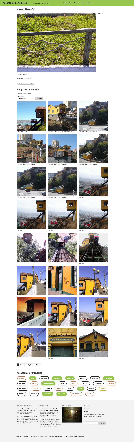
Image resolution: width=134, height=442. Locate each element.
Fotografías (67, 3)
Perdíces (91, 388)
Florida (34, 383)
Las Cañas (85, 383)
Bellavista (44, 378)
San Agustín (61, 393)
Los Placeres (22, 388)
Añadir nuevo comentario (26, 84)
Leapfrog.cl (19, 436)
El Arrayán (82, 378)
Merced (48, 388)
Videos (76, 3)
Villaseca (89, 393)
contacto (92, 416)
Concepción (57, 378)
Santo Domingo (76, 393)
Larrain (73, 383)
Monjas (59, 388)
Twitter (86, 411)
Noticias (90, 3)
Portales (21, 393)
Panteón (70, 388)
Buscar (103, 423)
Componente (20, 96)
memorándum (50, 410)
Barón (25, 74)
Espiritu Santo (108, 378)
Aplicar (40, 98)
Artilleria (21, 378)
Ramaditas (34, 393)
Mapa (82, 3)
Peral (80, 388)
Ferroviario (22, 383)
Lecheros (111, 383)
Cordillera (70, 378)
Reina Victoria (47, 393)
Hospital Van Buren (48, 383)
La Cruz (63, 383)
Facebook (86, 409)
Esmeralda (95, 378)
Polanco (103, 388)
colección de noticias (24, 409)
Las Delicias (98, 383)
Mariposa (36, 388)
